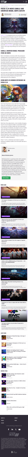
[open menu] (26, 2)
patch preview (8, 44)
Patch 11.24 (3, 35)
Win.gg (2, 5)
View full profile (6, 177)
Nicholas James (7, 14)
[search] (24, 2)
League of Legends (7, 5)
